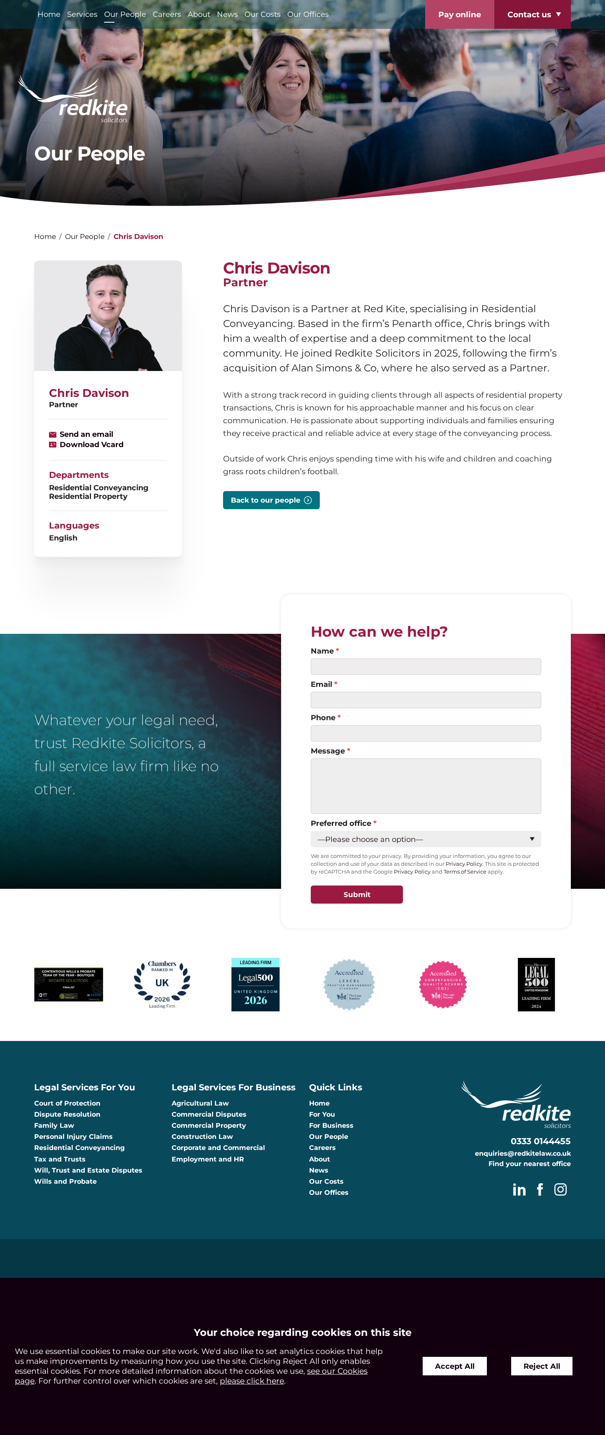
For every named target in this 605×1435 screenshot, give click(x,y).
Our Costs (262, 14)
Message (328, 750)
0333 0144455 (541, 1141)
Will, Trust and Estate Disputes (88, 1170)
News (227, 14)
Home (48, 14)
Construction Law (202, 1137)
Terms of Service (465, 872)
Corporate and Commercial (218, 1148)
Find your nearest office (530, 1164)
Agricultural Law (200, 1103)
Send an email (86, 434)
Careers (167, 14)
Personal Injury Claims (73, 1137)
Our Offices (308, 14)
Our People (125, 14)
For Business (331, 1125)
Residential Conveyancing (79, 1148)
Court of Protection (67, 1103)
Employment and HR (208, 1159)
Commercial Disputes (209, 1114)
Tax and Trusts (60, 1159)
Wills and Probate (65, 1181)
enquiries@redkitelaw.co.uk (523, 1153)
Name (322, 651)
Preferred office (341, 823)
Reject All (542, 1366)
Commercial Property (209, 1125)
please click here (252, 1381)
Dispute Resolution (67, 1114)
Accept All (455, 1366)
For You (322, 1114)
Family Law (54, 1125)
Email (321, 684)
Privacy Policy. (465, 864)
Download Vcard (91, 444)
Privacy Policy (412, 872)
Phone (323, 717)
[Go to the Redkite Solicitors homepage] (302, 99)
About (199, 14)
